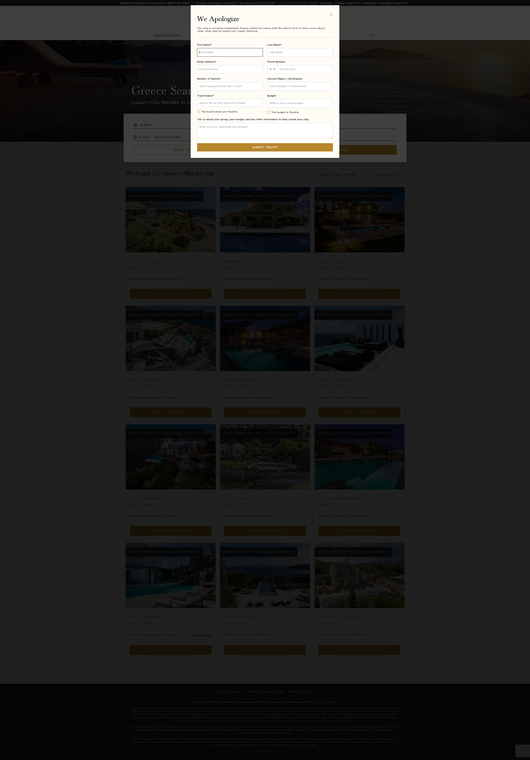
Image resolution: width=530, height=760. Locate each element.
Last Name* (274, 44)
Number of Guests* (209, 78)
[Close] (331, 14)
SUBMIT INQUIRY (265, 147)
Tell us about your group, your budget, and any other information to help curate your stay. (253, 119)
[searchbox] (300, 86)
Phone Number (276, 61)
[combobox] (300, 86)
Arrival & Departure (217, 102)
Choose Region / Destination (284, 78)
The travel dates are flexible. (219, 111)
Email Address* (206, 61)
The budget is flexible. (285, 112)
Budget (271, 95)
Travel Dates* (205, 95)
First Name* (204, 44)
